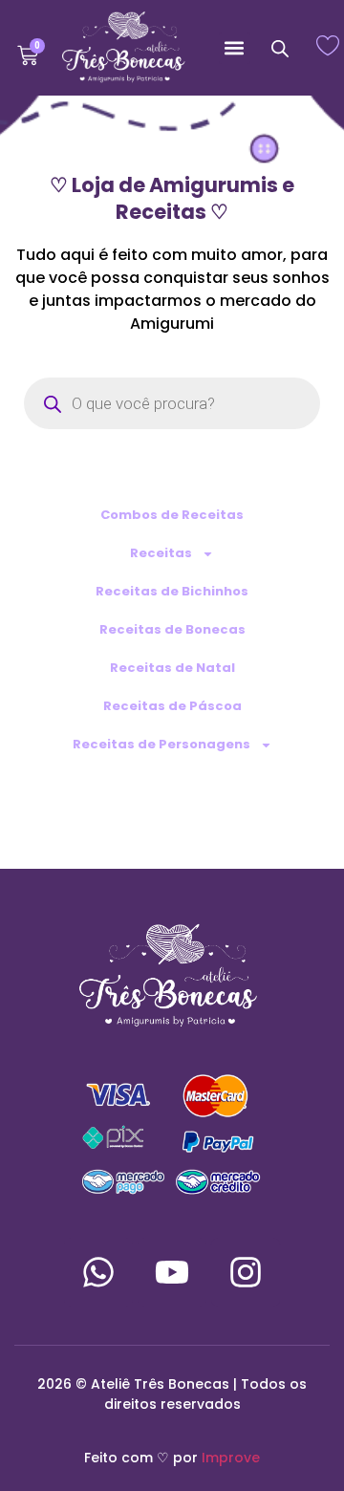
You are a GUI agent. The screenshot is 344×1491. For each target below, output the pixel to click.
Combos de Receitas (172, 515)
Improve (231, 1457)
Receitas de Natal (172, 668)
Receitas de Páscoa (172, 706)
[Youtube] (172, 1272)
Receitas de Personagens (161, 744)
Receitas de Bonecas (172, 629)
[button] (234, 48)
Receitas (161, 553)
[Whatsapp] (98, 1272)
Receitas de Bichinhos (172, 591)
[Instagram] (245, 1272)
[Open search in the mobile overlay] (280, 48)
